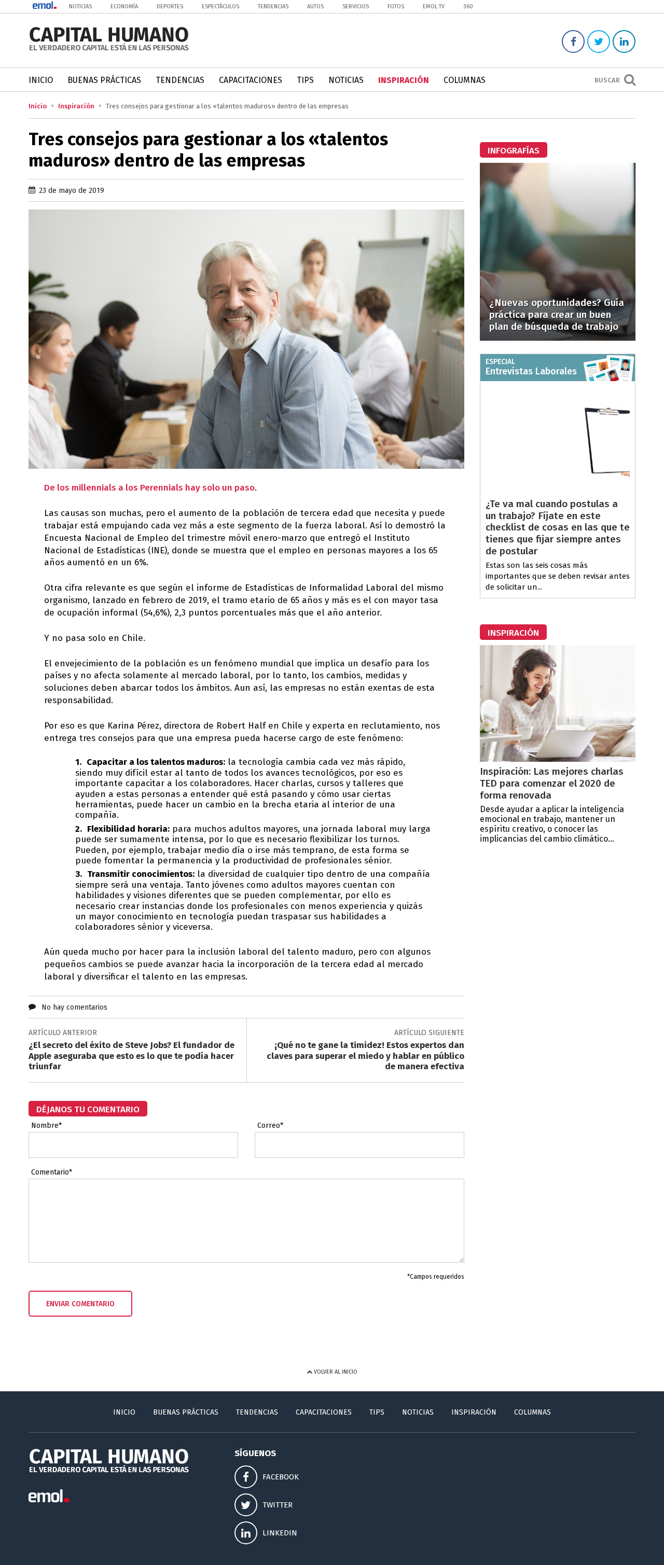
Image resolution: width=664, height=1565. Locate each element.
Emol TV (434, 6)
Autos (315, 6)
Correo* (270, 1126)
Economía (124, 6)
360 (468, 6)
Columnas (465, 80)
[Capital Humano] (109, 49)
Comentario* (51, 1172)
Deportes (170, 6)
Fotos (396, 6)
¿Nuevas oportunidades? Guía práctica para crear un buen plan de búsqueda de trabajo (556, 314)
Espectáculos (220, 6)
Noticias (80, 6)
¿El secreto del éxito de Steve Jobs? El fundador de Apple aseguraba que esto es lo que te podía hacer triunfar (131, 1056)
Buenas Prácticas (104, 80)
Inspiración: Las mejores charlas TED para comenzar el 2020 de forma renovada (552, 783)
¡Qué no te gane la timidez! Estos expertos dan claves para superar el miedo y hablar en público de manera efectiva (365, 1056)
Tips (305, 80)
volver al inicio (334, 1371)
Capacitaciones (250, 80)
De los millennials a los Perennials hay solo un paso (149, 487)
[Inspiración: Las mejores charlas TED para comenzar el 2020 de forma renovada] (557, 759)
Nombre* (46, 1126)
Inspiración (403, 80)
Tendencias (273, 6)
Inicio (41, 80)
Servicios (355, 6)
